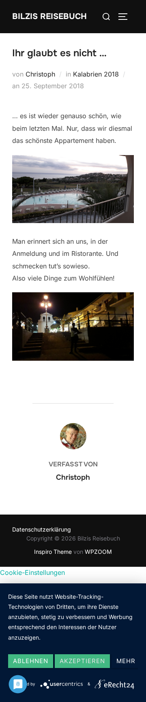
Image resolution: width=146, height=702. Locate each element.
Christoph (40, 74)
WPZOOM (98, 551)
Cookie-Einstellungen (32, 572)
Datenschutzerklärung (41, 529)
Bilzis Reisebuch (49, 16)
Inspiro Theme (53, 551)
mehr (125, 661)
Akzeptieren (82, 661)
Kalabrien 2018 (96, 74)
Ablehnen (30, 661)
